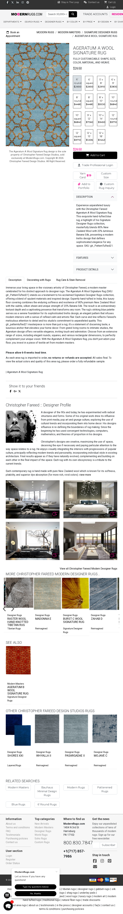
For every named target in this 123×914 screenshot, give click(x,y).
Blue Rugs (18, 804)
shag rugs (72, 892)
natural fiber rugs (71, 899)
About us (11, 823)
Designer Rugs (14, 752)
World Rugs (41, 834)
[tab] (15, 280)
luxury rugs (85, 896)
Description (84, 196)
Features (82, 257)
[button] (8, 905)
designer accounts (82, 905)
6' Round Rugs (47, 804)
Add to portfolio (23, 645)
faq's (97, 905)
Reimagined (41, 628)
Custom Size (106, 175)
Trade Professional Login (97, 165)
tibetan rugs (69, 889)
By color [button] (72, 21)
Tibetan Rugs (14, 628)
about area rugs (18, 905)
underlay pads (87, 892)
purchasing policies (73, 908)
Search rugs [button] (32, 21)
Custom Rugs (42, 842)
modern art (100, 896)
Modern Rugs (45, 32)
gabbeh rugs (103, 889)
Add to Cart (97, 155)
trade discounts (91, 899)
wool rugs (71, 896)
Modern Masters (69, 32)
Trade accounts (95, 14)
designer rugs (86, 889)
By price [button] (88, 21)
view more (85, 474)
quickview (26, 677)
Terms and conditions (18, 827)
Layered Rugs (14, 765)
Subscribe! (108, 845)
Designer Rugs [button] (53, 21)
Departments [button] (12, 21)
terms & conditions (49, 908)
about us (33, 905)
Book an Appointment (13, 34)
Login (9, 855)
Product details (87, 269)
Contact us (93, 2)
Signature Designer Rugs (100, 32)
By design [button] (103, 21)
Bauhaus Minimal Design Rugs (47, 791)
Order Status (13, 863)
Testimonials (13, 834)
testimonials (47, 905)
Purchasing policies (17, 838)
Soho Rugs (41, 838)
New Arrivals (42, 823)
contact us (108, 905)
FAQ (8, 831)
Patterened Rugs (104, 789)
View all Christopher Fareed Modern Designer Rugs (88, 568)
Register (10, 859)
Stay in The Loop (70, 2)
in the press (63, 905)
